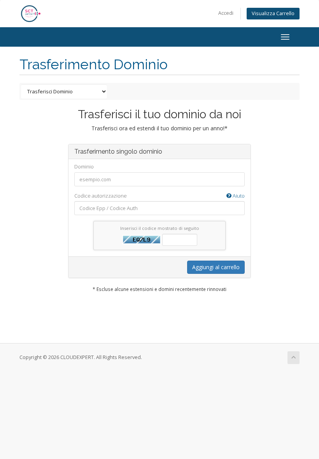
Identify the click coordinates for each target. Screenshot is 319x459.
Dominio (84, 166)
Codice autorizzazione (159, 195)
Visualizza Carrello (273, 13)
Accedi (225, 13)
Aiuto (238, 195)
